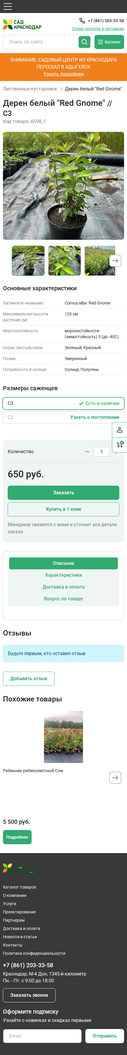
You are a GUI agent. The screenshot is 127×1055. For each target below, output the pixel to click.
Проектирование (19, 912)
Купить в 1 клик (63, 509)
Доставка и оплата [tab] (64, 587)
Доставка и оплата (21, 928)
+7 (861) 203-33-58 (106, 20)
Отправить (105, 1036)
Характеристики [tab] (63, 575)
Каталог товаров (19, 887)
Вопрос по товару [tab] (63, 599)
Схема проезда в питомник (98, 28)
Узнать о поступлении (94, 417)
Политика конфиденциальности (34, 953)
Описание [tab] (63, 563)
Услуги (9, 903)
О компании (14, 895)
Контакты (12, 945)
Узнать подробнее (63, 74)
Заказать (63, 492)
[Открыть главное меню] (7, 6)
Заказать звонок (29, 995)
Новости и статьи (20, 936)
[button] (115, 261)
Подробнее (17, 837)
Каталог (113, 42)
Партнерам (14, 920)
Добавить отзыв (28, 678)
